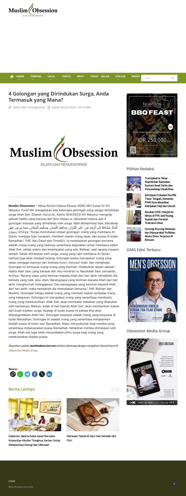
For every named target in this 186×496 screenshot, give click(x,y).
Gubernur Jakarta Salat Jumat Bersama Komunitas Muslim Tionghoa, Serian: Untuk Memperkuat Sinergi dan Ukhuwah (34, 440)
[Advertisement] (93, 45)
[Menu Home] (12, 77)
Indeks (136, 76)
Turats (66, 76)
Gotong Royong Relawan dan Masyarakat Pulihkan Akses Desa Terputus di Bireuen (160, 234)
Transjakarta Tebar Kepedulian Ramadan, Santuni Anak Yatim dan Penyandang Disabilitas (159, 183)
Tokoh (94, 76)
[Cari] (172, 78)
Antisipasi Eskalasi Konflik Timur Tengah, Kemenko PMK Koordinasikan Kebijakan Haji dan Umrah (160, 200)
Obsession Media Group (23, 350)
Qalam (105, 76)
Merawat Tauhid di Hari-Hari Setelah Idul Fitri (91, 438)
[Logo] (33, 9)
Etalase (120, 76)
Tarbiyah (35, 76)
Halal (51, 76)
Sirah (80, 76)
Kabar (20, 76)
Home (12, 481)
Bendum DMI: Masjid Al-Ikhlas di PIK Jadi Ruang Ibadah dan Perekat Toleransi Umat (159, 217)
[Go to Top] (174, 483)
